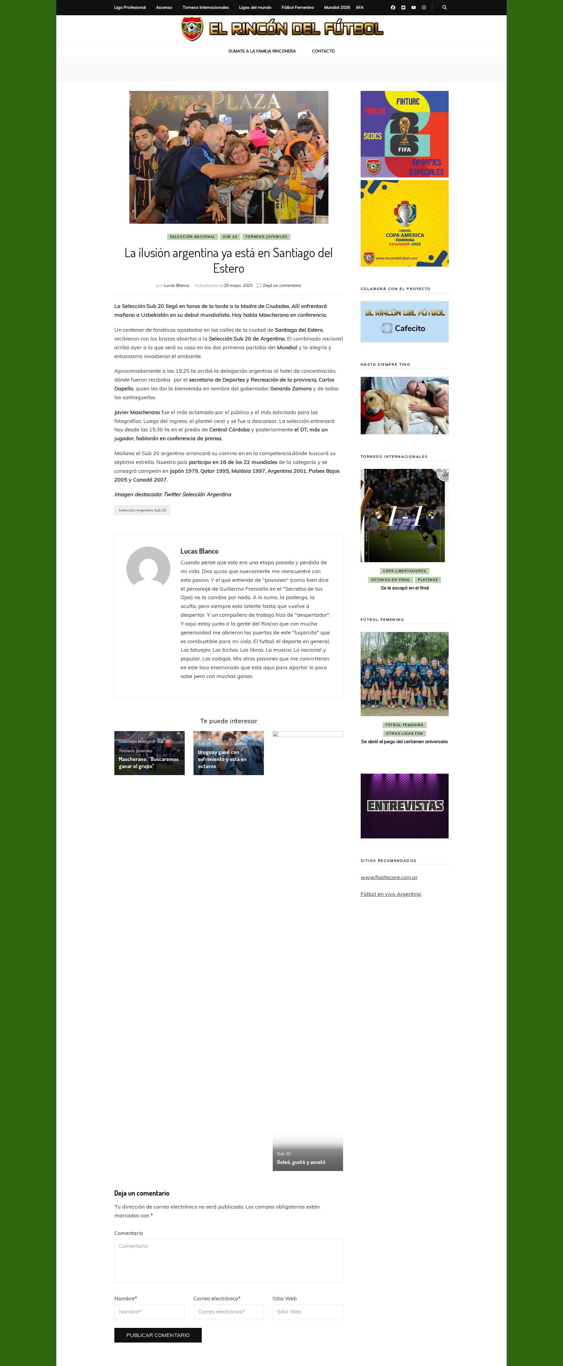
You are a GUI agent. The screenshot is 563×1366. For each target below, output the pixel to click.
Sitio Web (285, 1298)
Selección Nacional (192, 237)
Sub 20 (230, 237)
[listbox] (405, 534)
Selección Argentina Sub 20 (142, 510)
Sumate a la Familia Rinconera (262, 51)
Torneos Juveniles (266, 237)
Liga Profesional (130, 7)
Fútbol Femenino (298, 7)
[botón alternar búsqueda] (444, 7)
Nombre (125, 1298)
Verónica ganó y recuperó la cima (404, 751)
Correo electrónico (217, 1298)
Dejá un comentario (282, 285)
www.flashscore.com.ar (389, 877)
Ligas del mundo (255, 7)
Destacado (431, 571)
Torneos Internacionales (206, 7)
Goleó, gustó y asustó (301, 1162)
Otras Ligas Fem (404, 743)
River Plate (404, 580)
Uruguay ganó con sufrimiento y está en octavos (222, 759)
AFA (360, 7)
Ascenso (164, 7)
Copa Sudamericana (388, 571)
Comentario (128, 1233)
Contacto (323, 51)
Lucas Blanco (176, 285)
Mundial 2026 (337, 7)
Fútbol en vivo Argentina (391, 894)
